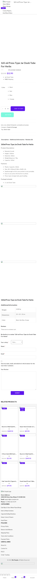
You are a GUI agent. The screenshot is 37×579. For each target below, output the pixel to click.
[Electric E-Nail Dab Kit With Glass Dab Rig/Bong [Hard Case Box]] (27, 435)
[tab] (5, 140)
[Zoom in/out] (9, 575)
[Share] (4, 575)
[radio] (12, 87)
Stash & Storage (12, 127)
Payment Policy (5, 539)
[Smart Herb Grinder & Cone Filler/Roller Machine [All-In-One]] (27, 408)
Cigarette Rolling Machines (8, 514)
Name (3, 346)
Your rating (4, 342)
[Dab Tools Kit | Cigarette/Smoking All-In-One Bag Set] (9, 462)
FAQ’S (2, 551)
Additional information (17, 139)
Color (3, 87)
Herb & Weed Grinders (7, 510)
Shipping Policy (5, 533)
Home (4, 577)
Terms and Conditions (7, 536)
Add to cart (19, 108)
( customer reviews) (14, 70)
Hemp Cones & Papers (7, 517)
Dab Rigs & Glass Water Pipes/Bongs (11, 507)
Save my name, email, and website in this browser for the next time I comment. (18, 364)
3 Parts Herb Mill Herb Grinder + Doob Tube (15, 454)
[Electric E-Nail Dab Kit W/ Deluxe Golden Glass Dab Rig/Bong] (9, 408)
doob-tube (7, 129)
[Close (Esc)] (1, 575)
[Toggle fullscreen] (6, 575)
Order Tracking (5, 555)
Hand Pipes (4, 520)
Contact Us (4, 548)
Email (3, 354)
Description (5, 139)
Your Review (4, 369)
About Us (3, 545)
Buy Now (8, 114)
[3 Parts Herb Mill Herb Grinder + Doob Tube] (9, 435)
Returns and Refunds (7, 529)
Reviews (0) (29, 139)
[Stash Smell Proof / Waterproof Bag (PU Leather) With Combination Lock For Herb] (27, 462)
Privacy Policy (5, 526)
